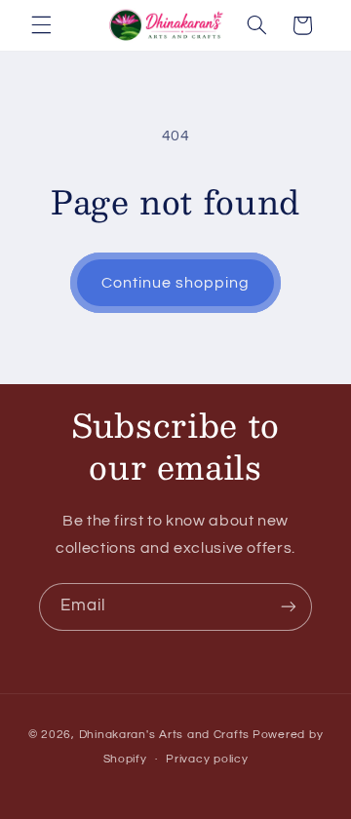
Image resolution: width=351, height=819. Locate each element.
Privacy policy (207, 759)
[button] (41, 25)
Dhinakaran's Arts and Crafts (165, 734)
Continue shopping (176, 283)
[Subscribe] (288, 607)
